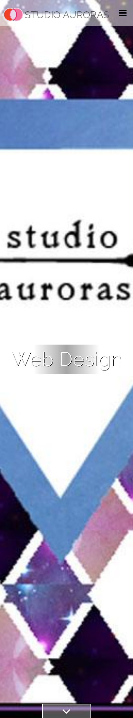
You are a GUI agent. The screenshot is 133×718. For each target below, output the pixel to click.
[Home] (13, 14)
